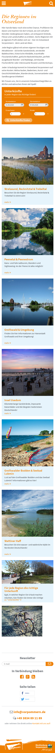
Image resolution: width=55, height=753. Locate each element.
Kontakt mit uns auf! (41, 723)
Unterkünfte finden (20, 120)
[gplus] (27, 677)
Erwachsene (10, 110)
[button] (27, 693)
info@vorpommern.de (29, 712)
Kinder (32, 110)
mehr (6, 202)
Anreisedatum (11, 102)
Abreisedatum (35, 102)
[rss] (33, 677)
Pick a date (22, 105)
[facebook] (22, 677)
